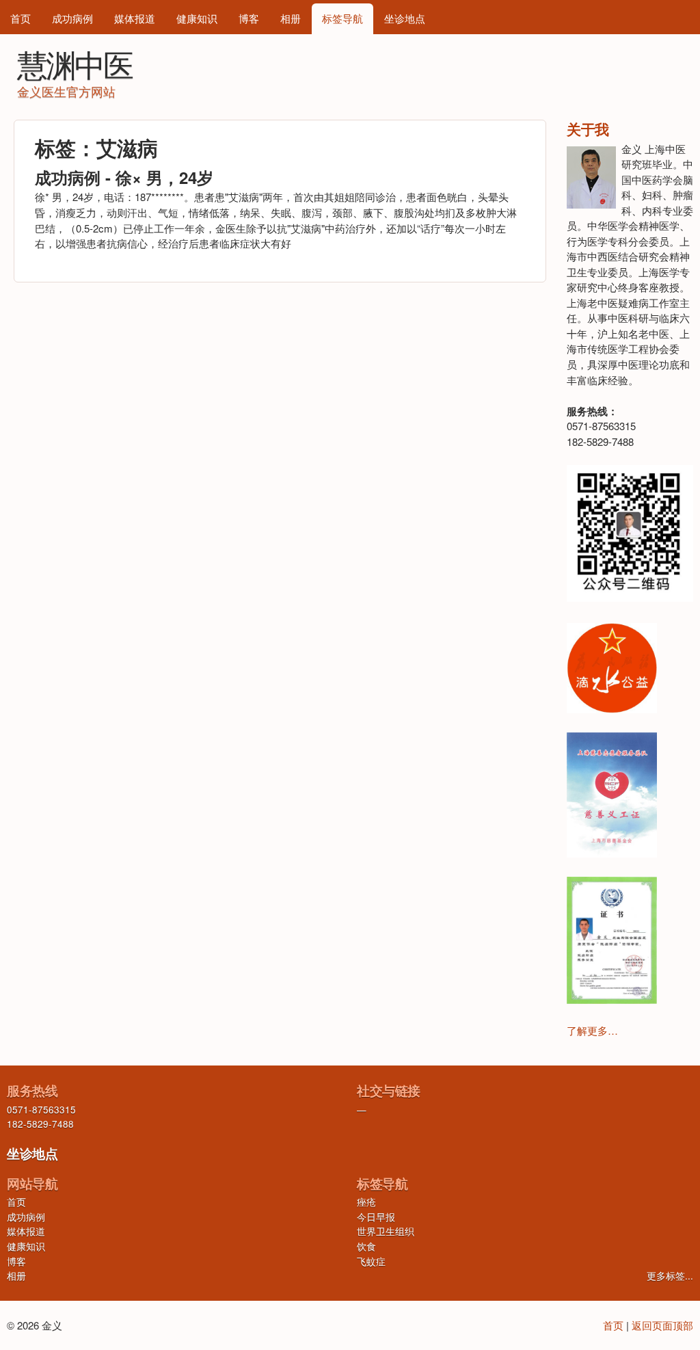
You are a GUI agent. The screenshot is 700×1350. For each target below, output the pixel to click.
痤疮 (366, 1201)
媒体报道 (134, 18)
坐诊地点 (404, 18)
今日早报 (376, 1216)
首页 (20, 18)
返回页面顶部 (662, 1325)
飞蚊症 (371, 1261)
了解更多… (592, 1030)
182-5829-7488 (40, 1123)
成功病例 (72, 18)
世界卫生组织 (385, 1231)
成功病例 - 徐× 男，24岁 (124, 177)
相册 (290, 18)
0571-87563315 (41, 1109)
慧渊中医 (74, 63)
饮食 (366, 1246)
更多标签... (670, 1275)
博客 (249, 18)
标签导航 (342, 18)
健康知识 (196, 18)
